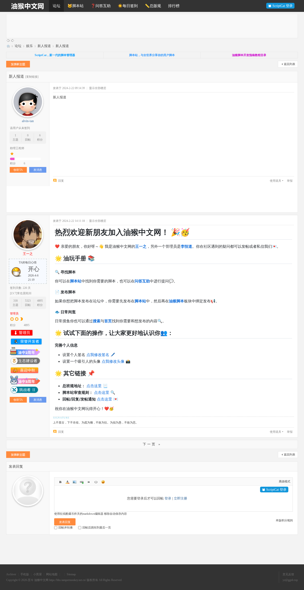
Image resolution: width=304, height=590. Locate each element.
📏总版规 (153, 6)
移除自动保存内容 (115, 513)
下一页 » (152, 444)
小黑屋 (37, 574)
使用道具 (275, 180)
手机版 (24, 574)
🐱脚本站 (75, 6)
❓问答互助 (101, 6)
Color (67, 482)
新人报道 (44, 46)
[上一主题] (8, 40)
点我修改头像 (113, 361)
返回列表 (289, 64)
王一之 (28, 254)
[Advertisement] (149, 26)
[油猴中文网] (27, 6)
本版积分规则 (284, 520)
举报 (290, 180)
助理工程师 (17, 148)
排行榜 (174, 6)
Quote (88, 482)
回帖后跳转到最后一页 (96, 527)
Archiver (11, 574)
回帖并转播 (65, 527)
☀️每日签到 (128, 6)
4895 (40, 300)
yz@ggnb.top (290, 580)
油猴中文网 (8, 46)
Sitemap (71, 574)
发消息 (37, 169)
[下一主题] (12, 40)
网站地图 (51, 574)
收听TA (18, 169)
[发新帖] (18, 65)
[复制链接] (31, 76)
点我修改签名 (97, 354)
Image (74, 482)
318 (15, 300)
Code (96, 482)
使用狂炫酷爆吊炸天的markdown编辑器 (78, 513)
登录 (168, 498)
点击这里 (94, 385)
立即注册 (180, 498)
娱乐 (29, 46)
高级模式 (284, 481)
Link (81, 482)
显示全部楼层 (97, 88)
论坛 (56, 6)
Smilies (103, 482)
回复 (61, 180)
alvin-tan (28, 121)
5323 (28, 300)
